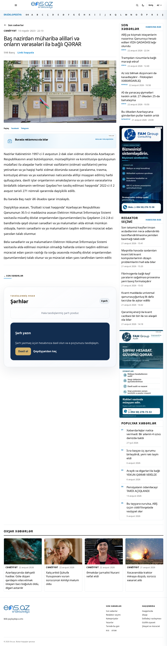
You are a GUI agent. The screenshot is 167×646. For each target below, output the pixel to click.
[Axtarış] (137, 5)
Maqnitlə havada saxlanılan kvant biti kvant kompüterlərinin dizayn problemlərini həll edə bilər (139, 256)
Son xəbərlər (112, 611)
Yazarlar (110, 622)
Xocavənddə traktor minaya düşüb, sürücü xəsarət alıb (141, 576)
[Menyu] (16, 5)
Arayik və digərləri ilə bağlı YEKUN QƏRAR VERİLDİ (143, 472)
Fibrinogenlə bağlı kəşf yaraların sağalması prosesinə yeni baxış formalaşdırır (140, 277)
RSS (107, 630)
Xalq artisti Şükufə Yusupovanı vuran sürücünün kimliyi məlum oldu (62, 578)
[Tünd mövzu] (143, 5)
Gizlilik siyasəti (148, 622)
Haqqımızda (147, 611)
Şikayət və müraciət (151, 626)
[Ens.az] (42, 5)
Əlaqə (144, 614)
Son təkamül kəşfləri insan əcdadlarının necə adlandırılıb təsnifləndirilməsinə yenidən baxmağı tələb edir (140, 233)
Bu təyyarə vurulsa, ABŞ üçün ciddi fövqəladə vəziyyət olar (142, 507)
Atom (114, 630)
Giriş (151, 5)
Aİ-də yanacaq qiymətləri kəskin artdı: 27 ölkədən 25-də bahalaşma (140, 96)
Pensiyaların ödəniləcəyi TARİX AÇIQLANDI (142, 489)
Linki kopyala (25, 52)
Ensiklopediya (13, 14)
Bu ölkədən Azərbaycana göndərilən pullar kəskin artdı (140, 113)
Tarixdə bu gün (112, 626)
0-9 (27, 14)
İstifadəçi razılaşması (151, 618)
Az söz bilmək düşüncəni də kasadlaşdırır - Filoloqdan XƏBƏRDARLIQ (138, 77)
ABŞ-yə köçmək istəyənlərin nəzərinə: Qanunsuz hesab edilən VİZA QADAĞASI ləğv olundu (139, 40)
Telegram (25, 128)
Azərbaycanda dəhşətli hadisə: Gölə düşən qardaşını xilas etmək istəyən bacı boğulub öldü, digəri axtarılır (22, 580)
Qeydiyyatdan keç (45, 351)
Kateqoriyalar (112, 618)
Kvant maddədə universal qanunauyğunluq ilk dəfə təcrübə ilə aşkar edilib (137, 296)
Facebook (15, 128)
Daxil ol (23, 351)
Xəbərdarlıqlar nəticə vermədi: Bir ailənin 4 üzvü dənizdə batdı (144, 434)
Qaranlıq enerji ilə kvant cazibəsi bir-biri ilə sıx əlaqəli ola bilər (139, 315)
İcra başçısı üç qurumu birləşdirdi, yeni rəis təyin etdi (142, 454)
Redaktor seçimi (113, 614)
